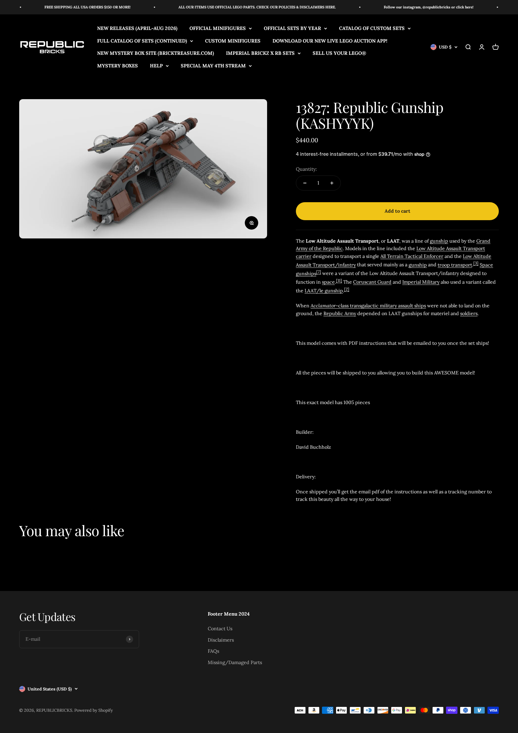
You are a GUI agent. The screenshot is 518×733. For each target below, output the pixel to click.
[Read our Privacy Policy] (358, 360)
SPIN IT (330, 471)
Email (303, 399)
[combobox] (312, 325)
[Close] (360, 257)
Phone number (312, 311)
